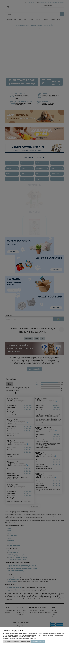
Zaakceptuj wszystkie (38, 641)
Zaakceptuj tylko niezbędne (11, 641)
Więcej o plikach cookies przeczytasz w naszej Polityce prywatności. (19, 638)
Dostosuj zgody (25, 641)
